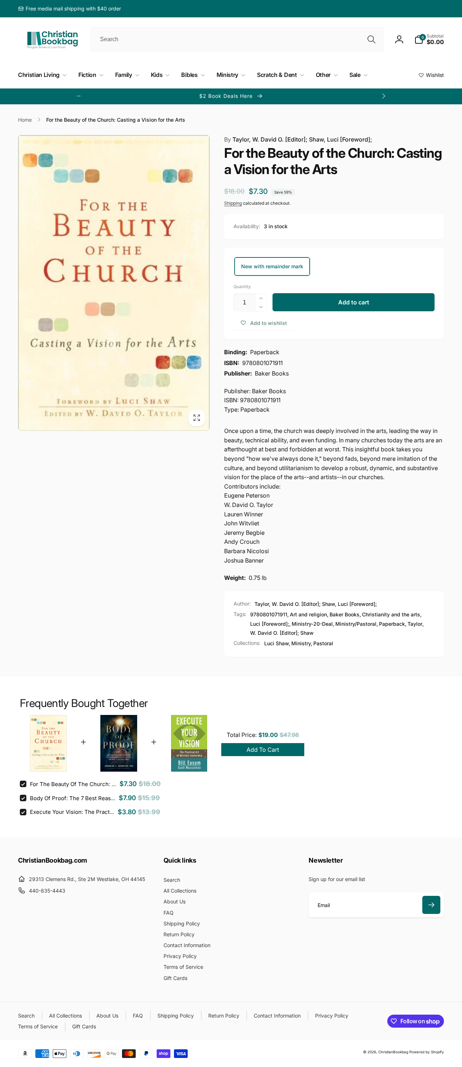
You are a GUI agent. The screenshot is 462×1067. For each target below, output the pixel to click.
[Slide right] (383, 96)
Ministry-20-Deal (312, 624)
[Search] (371, 39)
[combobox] (237, 39)
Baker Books (344, 614)
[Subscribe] (431, 905)
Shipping (233, 203)
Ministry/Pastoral (355, 624)
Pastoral (323, 643)
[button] (429, 39)
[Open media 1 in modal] (114, 283)
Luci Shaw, (277, 643)
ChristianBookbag (393, 1052)
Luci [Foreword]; (269, 624)
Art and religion (308, 614)
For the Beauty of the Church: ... (73, 784)
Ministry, (301, 643)
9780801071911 (268, 614)
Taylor (414, 624)
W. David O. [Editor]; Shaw (282, 633)
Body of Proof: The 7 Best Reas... (72, 798)
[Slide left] (78, 96)
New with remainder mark (272, 266)
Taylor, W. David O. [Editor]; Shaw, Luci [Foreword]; (298, 139)
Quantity (242, 286)
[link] (69, 9)
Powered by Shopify (426, 1052)
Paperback (392, 624)
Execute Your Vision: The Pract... (72, 811)
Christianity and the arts (391, 614)
